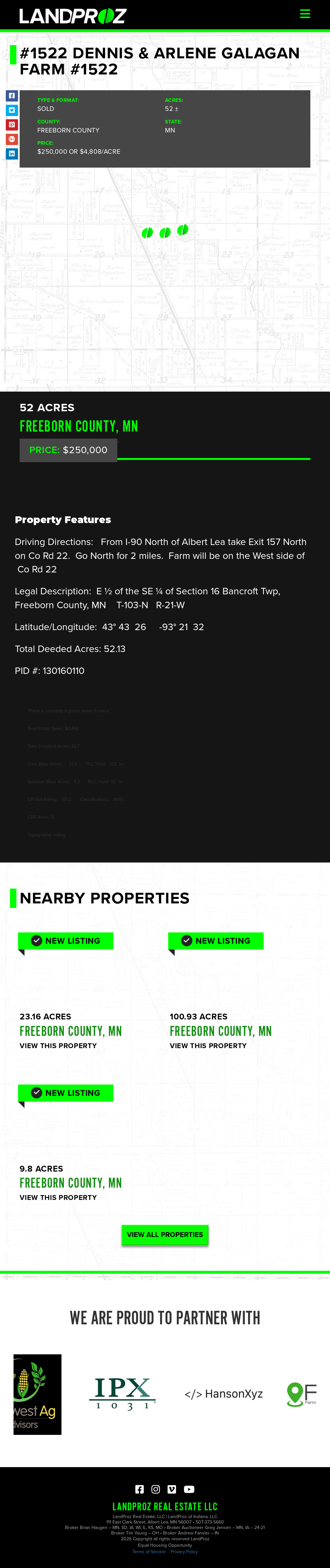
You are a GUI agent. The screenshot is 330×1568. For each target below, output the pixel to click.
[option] (92, 1394)
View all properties (165, 1235)
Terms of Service (149, 1551)
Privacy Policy (184, 1551)
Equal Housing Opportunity (165, 1545)
